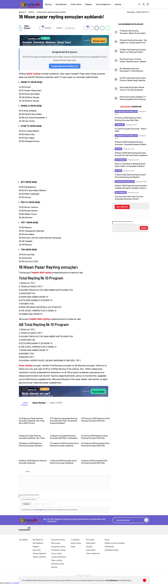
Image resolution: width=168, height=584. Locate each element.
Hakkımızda (109, 546)
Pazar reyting (56, 560)
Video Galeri (90, 543)
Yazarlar (118, 4)
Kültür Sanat (76, 4)
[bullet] (44, 504)
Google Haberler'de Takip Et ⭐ (64, 66)
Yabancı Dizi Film (39, 557)
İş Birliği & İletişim (112, 550)
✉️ (47, 402)
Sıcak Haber (91, 550)
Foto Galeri (90, 540)
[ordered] (42, 504)
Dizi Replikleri (38, 543)
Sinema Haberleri (103, 4)
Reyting (48, 4)
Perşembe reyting (58, 550)
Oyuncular (37, 550)
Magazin (88, 4)
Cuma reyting (56, 553)
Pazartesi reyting (58, 540)
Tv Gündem (75, 540)
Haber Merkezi (27, 27)
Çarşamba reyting (58, 546)
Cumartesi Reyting (58, 557)
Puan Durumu (24, 529)
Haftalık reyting (57, 564)
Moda (73, 546)
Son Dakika (23, 540)
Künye (107, 540)
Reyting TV (22, 12)
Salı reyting (55, 543)
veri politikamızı (111, 580)
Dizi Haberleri (61, 4)
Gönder (26, 504)
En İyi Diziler (15, 583)
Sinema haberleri (39, 553)
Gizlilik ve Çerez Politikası (115, 543)
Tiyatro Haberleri (93, 553)
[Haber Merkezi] (21, 28)
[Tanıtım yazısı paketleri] (64, 40)
